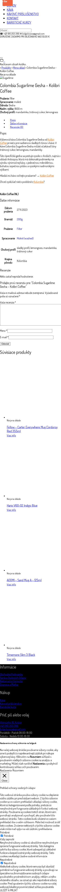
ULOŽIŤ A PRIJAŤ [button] (9, 890)
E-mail (4, 337)
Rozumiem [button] (18, 770)
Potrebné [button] (4, 832)
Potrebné (8, 835)
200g (20, 219)
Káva (2, 700)
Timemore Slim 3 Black (21, 655)
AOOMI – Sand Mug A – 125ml (24, 580)
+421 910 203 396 (9, 726)
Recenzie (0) (16, 127)
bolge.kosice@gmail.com (13, 729)
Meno (3, 330)
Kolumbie (39, 181)
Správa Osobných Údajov (13, 678)
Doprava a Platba (9, 684)
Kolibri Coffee (47, 175)
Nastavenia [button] (6, 770)
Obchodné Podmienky (11, 674)
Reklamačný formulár (11, 681)
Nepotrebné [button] (6, 859)
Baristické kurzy (8, 707)
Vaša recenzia (8, 302)
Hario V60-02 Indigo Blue (22, 505)
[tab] (34, 120)
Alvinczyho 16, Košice (11, 722)
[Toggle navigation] (1, 57)
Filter (19, 228)
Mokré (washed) (25, 238)
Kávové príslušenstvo (11, 703)
